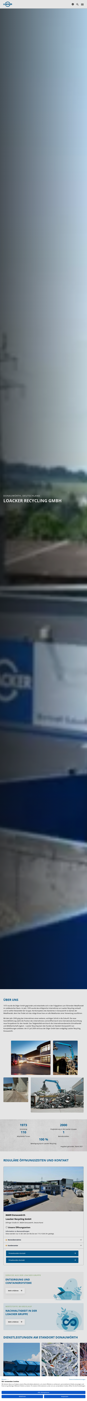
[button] (5, 1379)
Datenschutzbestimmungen (77, 1379)
